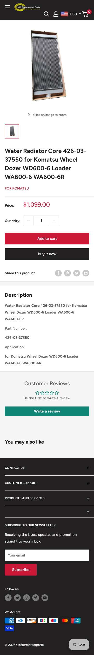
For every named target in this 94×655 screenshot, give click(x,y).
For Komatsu (17, 188)
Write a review (47, 411)
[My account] (56, 14)
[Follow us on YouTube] (44, 597)
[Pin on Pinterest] (67, 272)
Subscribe (20, 569)
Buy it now (47, 254)
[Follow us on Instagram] (26, 597)
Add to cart (47, 238)
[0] (85, 14)
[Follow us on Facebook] (8, 597)
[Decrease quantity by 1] (28, 221)
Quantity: (12, 221)
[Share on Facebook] (58, 272)
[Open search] (46, 14)
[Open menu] (7, 7)
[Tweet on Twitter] (76, 272)
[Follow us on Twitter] (17, 597)
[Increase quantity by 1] (54, 221)
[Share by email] (85, 272)
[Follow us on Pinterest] (35, 597)
